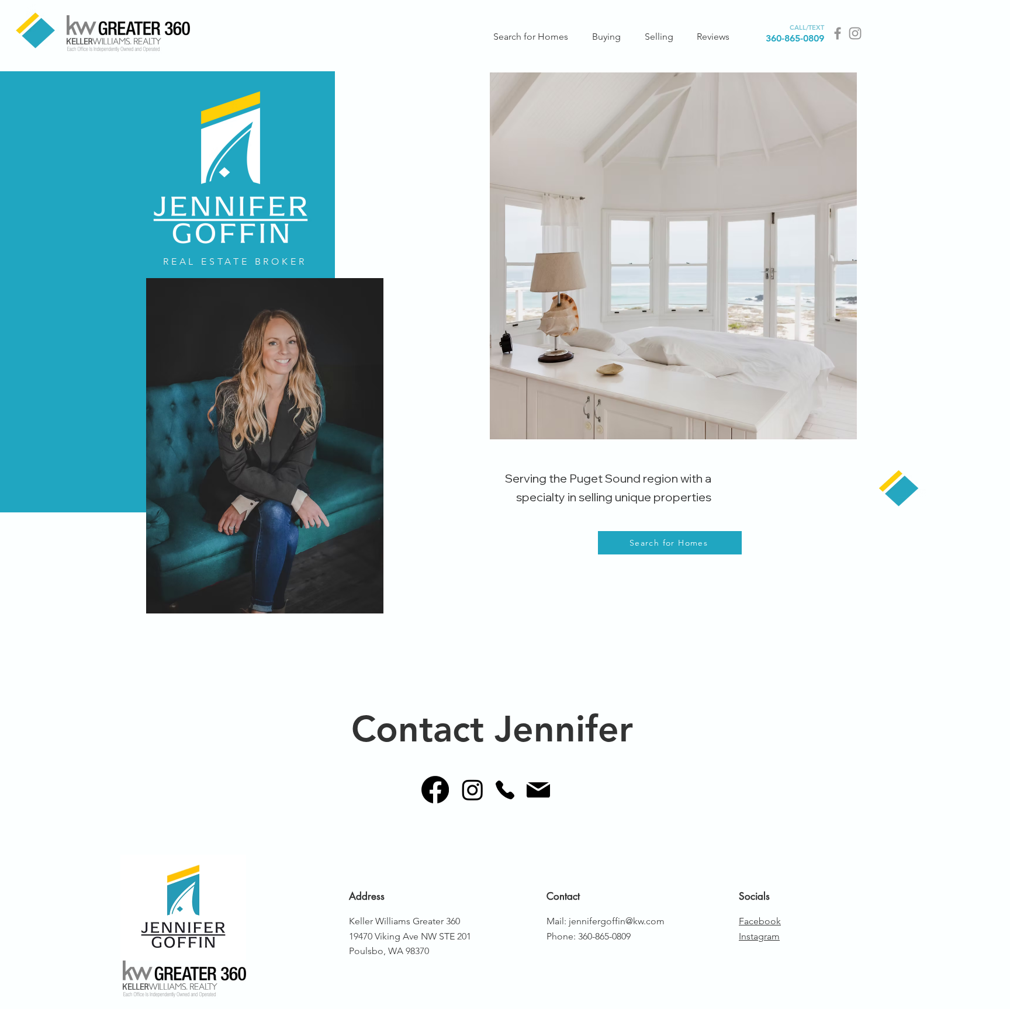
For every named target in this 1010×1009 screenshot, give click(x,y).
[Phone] (505, 790)
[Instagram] (855, 33)
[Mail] (538, 790)
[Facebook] (837, 33)
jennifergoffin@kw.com (617, 921)
